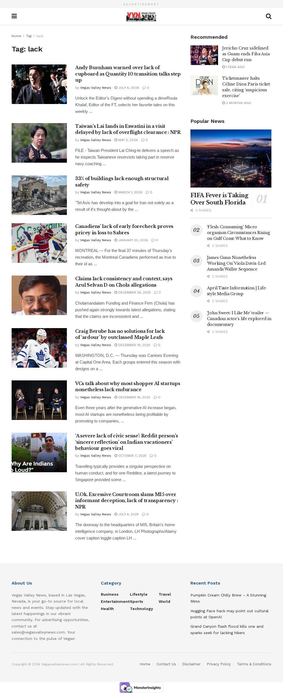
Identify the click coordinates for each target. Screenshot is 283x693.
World (164, 601)
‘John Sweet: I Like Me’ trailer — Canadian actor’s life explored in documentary (239, 318)
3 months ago (238, 103)
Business (110, 594)
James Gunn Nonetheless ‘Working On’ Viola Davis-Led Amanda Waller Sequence (236, 263)
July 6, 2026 (128, 88)
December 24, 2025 (134, 292)
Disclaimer (191, 664)
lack (39, 36)
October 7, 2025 (131, 456)
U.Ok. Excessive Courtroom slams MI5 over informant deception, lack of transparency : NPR (126, 501)
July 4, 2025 (128, 514)
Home (16, 36)
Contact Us (166, 664)
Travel (165, 594)
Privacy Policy (219, 664)
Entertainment (115, 601)
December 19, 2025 (133, 345)
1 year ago (235, 67)
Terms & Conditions (254, 664)
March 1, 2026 (129, 192)
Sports (136, 601)
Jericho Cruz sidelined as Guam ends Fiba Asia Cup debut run (246, 54)
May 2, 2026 (127, 140)
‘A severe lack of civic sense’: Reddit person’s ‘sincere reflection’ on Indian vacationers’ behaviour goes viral (126, 442)
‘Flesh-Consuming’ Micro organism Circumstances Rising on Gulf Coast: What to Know (238, 232)
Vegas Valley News (95, 88)
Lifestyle (139, 594)
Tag (29, 36)
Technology (141, 608)
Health (107, 608)
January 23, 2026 (132, 240)
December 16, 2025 (133, 397)
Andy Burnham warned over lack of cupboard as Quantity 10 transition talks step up (128, 74)
